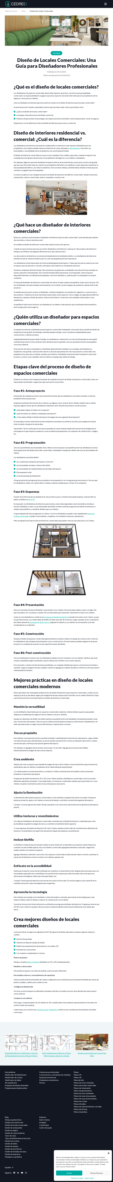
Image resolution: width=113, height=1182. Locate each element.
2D (29, 499)
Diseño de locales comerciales (16, 1125)
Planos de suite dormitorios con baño (88, 1106)
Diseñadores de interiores (49, 1080)
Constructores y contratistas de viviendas (55, 1075)
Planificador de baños (13, 1080)
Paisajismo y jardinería (13, 1157)
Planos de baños (80, 1104)
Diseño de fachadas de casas (15, 1151)
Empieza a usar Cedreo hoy (47, 1010)
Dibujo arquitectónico (13, 1120)
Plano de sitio (79, 1080)
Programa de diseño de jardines (16, 1085)
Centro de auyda (45, 1128)
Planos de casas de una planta (85, 1096)
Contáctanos (44, 1125)
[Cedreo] (16, 4)
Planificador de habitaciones (15, 1075)
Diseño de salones (11, 1146)
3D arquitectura (11, 1083)
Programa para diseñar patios (16, 1088)
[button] (108, 1153)
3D (33, 499)
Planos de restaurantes (82, 1088)
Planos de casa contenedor (84, 1093)
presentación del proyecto (39, 622)
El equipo (42, 1122)
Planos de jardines (80, 1112)
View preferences (96, 1173)
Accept (69, 1173)
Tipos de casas (10, 1136)
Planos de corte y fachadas (84, 1083)
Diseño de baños (11, 1144)
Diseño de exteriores (12, 1154)
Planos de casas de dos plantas (85, 1099)
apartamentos (75, 148)
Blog (23, 11)
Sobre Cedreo (44, 1120)
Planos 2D (77, 1075)
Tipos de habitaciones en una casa (17, 1138)
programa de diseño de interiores (56, 617)
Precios (42, 1083)
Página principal (11, 11)
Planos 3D (77, 1077)
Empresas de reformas (47, 1077)
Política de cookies (77, 1178)
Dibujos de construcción (14, 1122)
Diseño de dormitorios (13, 1149)
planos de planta (33, 962)
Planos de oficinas (80, 1109)
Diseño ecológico (11, 1130)
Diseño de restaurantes (13, 1128)
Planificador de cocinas (13, 1077)
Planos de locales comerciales (85, 1085)
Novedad (56, 53)
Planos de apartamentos (83, 1091)
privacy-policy (89, 1178)
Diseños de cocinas (12, 1141)
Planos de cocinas (80, 1101)
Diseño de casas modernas (15, 1133)
